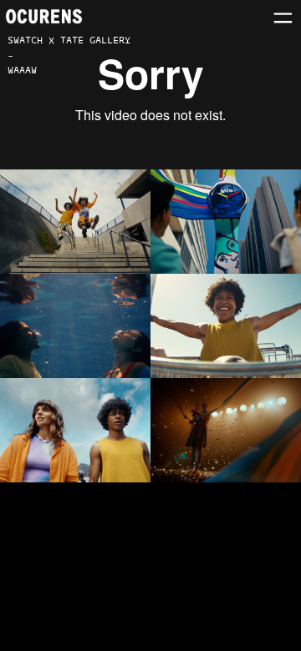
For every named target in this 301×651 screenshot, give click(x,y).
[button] (283, 18)
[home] (44, 16)
